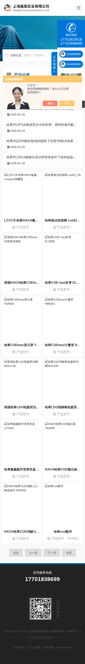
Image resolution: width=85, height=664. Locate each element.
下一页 (52, 552)
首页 (27, 55)
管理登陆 (48, 647)
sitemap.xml (64, 647)
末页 (69, 552)
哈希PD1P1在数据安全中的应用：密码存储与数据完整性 (42, 124)
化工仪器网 (34, 647)
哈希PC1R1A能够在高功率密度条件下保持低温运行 (42, 157)
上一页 (33, 552)
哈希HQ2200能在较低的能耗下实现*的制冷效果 (40, 141)
